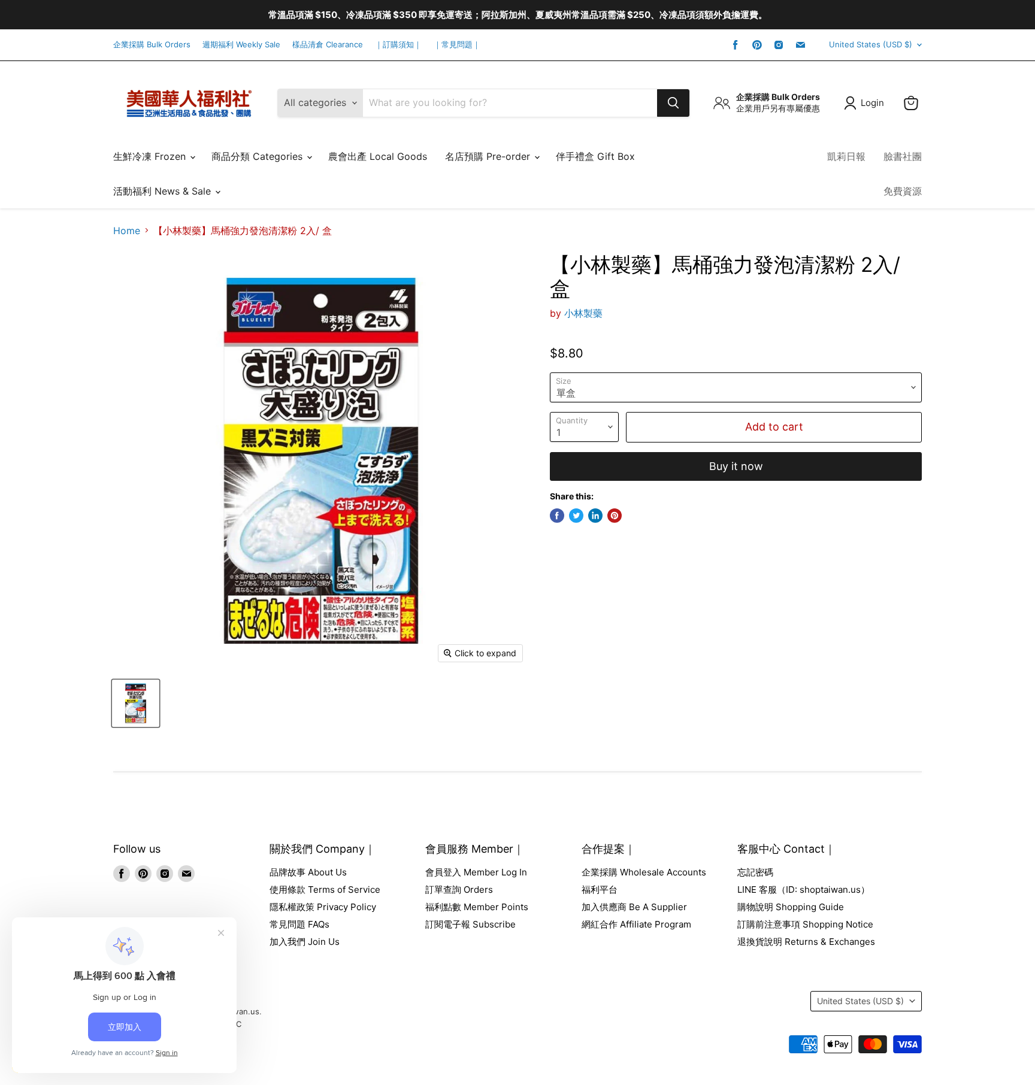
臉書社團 (902, 156)
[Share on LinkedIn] (595, 515)
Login (872, 102)
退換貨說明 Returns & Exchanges (806, 941)
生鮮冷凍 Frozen (151, 156)
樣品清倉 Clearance (327, 44)
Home (126, 230)
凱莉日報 (846, 156)
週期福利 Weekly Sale (241, 44)
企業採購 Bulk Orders (151, 44)
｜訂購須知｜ (398, 44)
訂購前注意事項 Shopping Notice (805, 924)
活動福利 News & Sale (163, 191)
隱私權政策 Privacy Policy (323, 907)
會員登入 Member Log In (476, 872)
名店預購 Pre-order (489, 156)
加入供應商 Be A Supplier (634, 907)
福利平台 (600, 889)
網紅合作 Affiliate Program (636, 924)
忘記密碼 (755, 872)
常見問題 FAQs (299, 924)
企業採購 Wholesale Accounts (644, 872)
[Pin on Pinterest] (614, 515)
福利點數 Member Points (476, 907)
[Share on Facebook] (557, 515)
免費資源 (902, 191)
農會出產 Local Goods (377, 156)
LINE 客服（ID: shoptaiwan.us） (803, 889)
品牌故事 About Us (308, 872)
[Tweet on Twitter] (576, 515)
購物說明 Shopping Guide (790, 907)
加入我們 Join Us (305, 941)
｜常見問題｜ (457, 44)
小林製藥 (583, 313)
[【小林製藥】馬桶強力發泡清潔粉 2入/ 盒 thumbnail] (135, 703)
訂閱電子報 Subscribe (470, 924)
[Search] (673, 103)
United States (870, 44)
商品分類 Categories (258, 156)
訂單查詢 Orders (459, 889)
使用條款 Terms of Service (325, 889)
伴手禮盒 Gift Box (595, 156)
